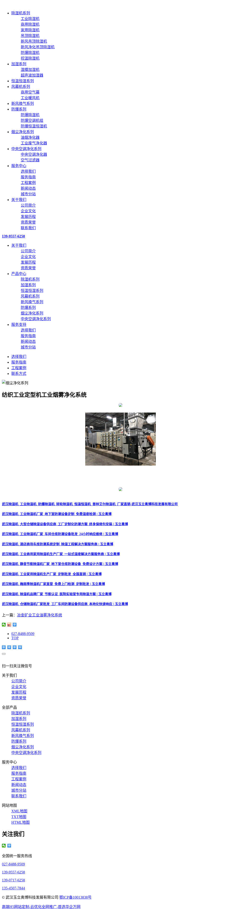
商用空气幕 (30, 92)
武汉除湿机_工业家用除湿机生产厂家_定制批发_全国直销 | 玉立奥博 (52, 574)
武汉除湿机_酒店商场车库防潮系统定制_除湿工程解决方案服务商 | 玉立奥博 (57, 544)
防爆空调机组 (32, 121)
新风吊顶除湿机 (34, 41)
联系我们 (28, 228)
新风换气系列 (22, 104)
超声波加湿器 (32, 75)
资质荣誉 (28, 222)
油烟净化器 (30, 137)
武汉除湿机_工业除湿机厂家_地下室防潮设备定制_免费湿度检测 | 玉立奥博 (57, 514)
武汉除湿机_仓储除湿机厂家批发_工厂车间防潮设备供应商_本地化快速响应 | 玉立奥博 (65, 604)
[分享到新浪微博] (9, 624)
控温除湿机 (30, 58)
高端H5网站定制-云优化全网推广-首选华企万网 (41, 907)
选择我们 (28, 171)
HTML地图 (20, 822)
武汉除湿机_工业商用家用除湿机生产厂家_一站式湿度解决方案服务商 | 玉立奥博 (61, 554)
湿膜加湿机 (30, 70)
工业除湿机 (30, 19)
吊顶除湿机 (30, 36)
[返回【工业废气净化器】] (15, 624)
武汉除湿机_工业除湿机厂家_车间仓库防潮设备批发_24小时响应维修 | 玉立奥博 (60, 534)
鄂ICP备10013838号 (75, 897)
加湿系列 (18, 64)
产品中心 (18, 274)
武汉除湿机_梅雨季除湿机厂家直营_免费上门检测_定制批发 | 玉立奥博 (53, 584)
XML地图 (19, 811)
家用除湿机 (30, 30)
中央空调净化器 (34, 154)
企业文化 (28, 211)
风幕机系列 (20, 87)
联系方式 (18, 374)
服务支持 (18, 325)
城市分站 (28, 194)
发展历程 (28, 217)
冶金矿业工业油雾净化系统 (39, 615)
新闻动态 (28, 188)
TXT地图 (18, 817)
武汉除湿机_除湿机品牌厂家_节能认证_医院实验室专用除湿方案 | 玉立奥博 (57, 594)
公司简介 (28, 205)
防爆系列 (18, 109)
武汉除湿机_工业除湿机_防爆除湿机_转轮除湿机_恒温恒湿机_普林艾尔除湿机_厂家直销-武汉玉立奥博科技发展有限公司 (90, 504)
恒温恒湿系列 (22, 81)
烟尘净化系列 (22, 132)
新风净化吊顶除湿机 (38, 47)
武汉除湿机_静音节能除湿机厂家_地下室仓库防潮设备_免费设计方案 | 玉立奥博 (60, 564)
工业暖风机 (30, 98)
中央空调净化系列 (26, 149)
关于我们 (18, 200)
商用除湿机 (30, 24)
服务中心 (18, 166)
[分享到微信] (4, 624)
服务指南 (28, 177)
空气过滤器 (30, 160)
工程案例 (28, 183)
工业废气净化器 (34, 143)
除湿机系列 (20, 13)
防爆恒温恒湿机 (34, 126)
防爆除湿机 (30, 53)
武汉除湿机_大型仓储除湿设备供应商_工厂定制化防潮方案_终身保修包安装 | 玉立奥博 (65, 524)
